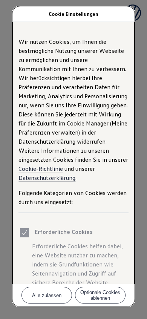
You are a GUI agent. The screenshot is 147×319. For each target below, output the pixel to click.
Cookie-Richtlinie (40, 168)
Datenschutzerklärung (46, 177)
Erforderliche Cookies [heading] (64, 231)
